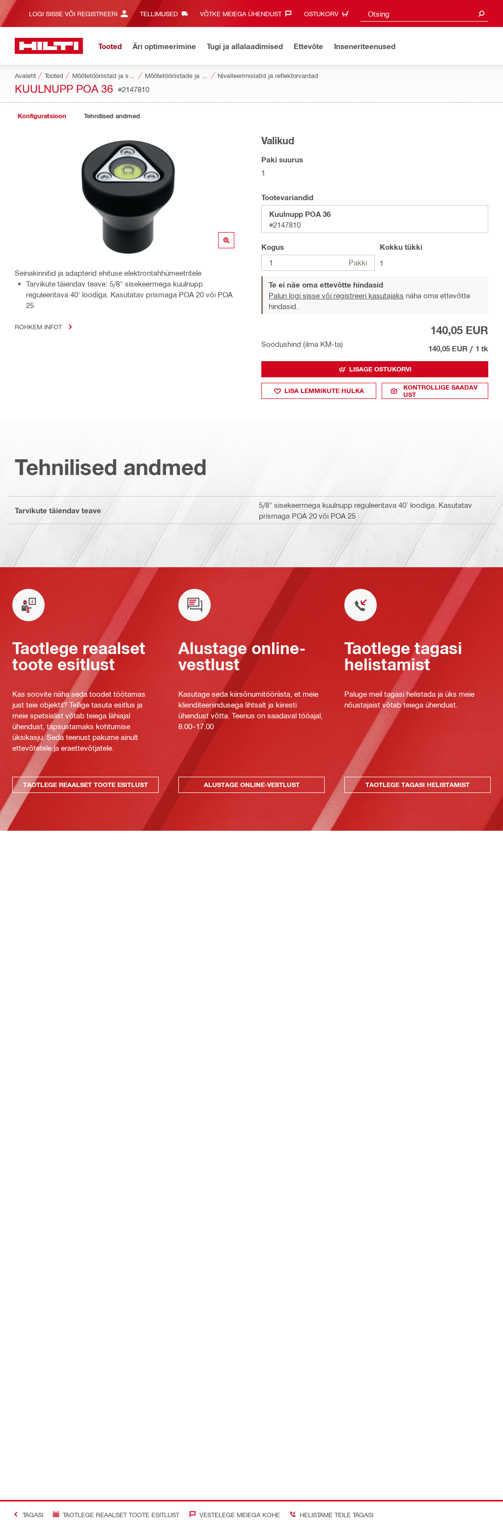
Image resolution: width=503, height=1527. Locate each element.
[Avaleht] (49, 46)
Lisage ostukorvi (380, 369)
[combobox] (424, 13)
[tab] (41, 116)
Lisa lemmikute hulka (324, 391)
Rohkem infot (38, 326)
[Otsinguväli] (481, 13)
